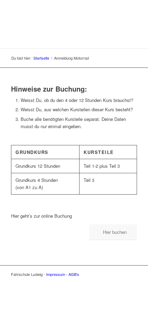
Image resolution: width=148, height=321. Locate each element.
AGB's (73, 274)
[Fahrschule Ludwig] (61, 34)
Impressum (55, 274)
